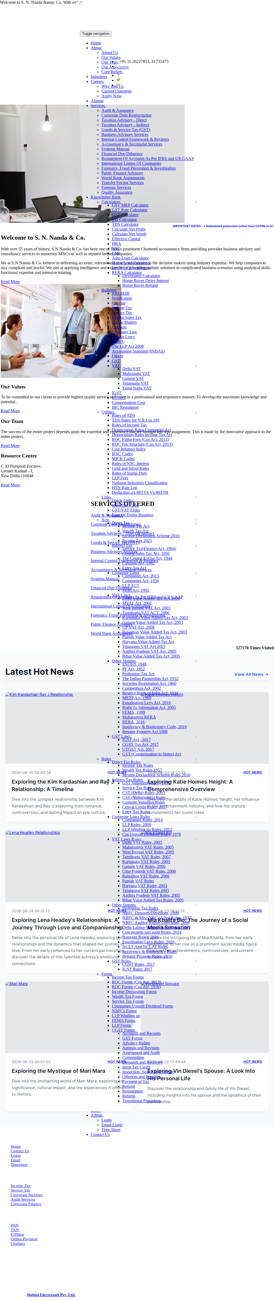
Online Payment (24, 1239)
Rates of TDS (123, 415)
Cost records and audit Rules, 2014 (151, 932)
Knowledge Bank (106, 197)
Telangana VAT (135, 383)
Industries (99, 76)
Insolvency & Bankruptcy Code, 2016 (154, 726)
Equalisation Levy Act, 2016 (146, 702)
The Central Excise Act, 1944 (147, 558)
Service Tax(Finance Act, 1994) (149, 548)
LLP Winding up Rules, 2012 (147, 829)
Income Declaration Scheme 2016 (151, 535)
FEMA (118, 341)
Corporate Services (26, 1195)
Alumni (97, 100)
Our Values (110, 57)
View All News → (251, 674)
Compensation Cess (128, 402)
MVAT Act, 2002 (137, 603)
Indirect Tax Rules (128, 779)
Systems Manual (115, 149)
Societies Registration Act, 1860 (149, 683)
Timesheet (19, 1164)
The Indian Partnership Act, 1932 (150, 678)
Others (117, 356)
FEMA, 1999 (133, 712)
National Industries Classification (140, 482)
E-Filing (17, 1234)
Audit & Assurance (117, 110)
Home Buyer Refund (140, 285)
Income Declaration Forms (134, 991)
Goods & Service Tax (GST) (125, 129)
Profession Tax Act (138, 674)
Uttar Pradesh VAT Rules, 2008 (149, 871)
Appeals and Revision (140, 1048)
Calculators (111, 202)
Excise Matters (124, 322)
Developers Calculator (141, 275)
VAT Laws (121, 595)
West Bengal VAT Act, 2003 (146, 608)
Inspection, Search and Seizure (148, 1072)
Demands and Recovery (142, 1062)
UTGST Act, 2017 (138, 749)
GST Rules (122, 961)
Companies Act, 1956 (140, 580)
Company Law (124, 332)
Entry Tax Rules (136, 812)
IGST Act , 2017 (136, 739)
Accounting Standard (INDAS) (138, 351)
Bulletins (109, 290)
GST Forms (132, 1038)
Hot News (252, 772)
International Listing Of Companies (131, 163)
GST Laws (122, 736)
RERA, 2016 (133, 722)
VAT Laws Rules (127, 839)
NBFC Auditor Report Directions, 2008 (155, 922)
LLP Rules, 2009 (136, 824)
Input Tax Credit (136, 1067)
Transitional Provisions (141, 1100)
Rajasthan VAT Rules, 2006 (145, 876)
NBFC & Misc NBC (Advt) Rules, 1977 (156, 917)
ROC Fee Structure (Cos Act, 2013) (142, 444)
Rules (106, 759)
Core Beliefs (112, 72)
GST (116, 360)
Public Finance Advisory (122, 173)
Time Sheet (110, 1129)
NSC (116, 248)
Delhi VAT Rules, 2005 (142, 842)
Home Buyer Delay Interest (145, 280)
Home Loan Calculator (131, 263)
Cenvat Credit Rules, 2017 (144, 807)
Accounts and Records (141, 1033)
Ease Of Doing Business (132, 515)
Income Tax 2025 (137, 540)
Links (106, 497)
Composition (133, 1057)
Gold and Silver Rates (130, 468)
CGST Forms (124, 1030)
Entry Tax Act (134, 568)
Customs (119, 327)
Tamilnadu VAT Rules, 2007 (146, 856)
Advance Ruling (136, 1043)
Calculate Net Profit (128, 229)
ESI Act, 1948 (134, 664)
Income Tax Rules (137, 765)
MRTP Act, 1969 (136, 698)
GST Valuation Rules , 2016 (146, 783)
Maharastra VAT (136, 373)
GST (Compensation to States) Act (151, 754)
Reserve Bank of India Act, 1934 (150, 693)
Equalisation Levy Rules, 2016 (148, 942)
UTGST (119, 397)
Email (15, 1160)
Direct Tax (121, 523)
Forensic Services (116, 187)
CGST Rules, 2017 (138, 964)
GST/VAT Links (126, 510)
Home (96, 43)
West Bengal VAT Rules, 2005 (148, 852)
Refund (128, 1086)
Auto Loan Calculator (130, 258)
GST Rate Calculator (129, 210)
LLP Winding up (126, 1015)
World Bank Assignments (122, 177)
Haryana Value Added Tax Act (148, 641)
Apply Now (111, 96)
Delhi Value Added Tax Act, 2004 (151, 598)
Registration (132, 1091)
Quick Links (122, 500)
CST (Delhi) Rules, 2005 (143, 792)
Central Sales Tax (127, 317)
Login (106, 1120)
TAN (15, 1230)
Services (98, 105)
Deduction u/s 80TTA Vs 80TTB (140, 492)
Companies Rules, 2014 (142, 820)
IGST (116, 393)
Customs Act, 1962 (138, 563)
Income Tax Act (135, 526)
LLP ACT (130, 585)
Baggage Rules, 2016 (140, 937)
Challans (18, 1243)
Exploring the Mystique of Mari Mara (58, 1071)
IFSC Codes (122, 454)
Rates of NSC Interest (130, 463)
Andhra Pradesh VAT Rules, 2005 (151, 895)
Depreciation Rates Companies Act (141, 430)
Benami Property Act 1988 (145, 731)
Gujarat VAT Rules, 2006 (143, 866)
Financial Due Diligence (122, 153)
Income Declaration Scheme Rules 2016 (156, 775)
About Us (109, 52)
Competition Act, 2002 (141, 688)
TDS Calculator (125, 224)
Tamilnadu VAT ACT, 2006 (145, 613)
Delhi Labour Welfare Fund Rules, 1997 (156, 927)
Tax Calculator (124, 219)
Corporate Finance (26, 1204)
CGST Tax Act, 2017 (140, 744)
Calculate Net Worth (129, 234)
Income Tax (122, 308)
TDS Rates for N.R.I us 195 (135, 420)
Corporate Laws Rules (131, 816)
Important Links (125, 505)
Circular (118, 303)
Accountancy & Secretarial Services (131, 144)
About (96, 47)
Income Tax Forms (128, 977)
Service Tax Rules (137, 787)
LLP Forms (121, 1025)
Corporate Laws (126, 572)
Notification (122, 298)
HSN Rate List (124, 487)
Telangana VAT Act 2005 (143, 646)
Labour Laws (123, 336)
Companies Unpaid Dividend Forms (142, 1006)
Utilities (108, 412)
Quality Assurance (116, 192)
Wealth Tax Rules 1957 (142, 770)
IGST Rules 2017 (137, 969)
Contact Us (100, 1134)
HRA (116, 243)
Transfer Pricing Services (122, 182)
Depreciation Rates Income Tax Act (142, 434)
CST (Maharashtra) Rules (144, 797)
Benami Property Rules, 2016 (147, 956)
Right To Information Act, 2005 (149, 707)
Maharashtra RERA (139, 717)
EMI (116, 253)
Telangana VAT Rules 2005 (145, 890)
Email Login (112, 1125)
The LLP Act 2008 (128, 346)
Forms (107, 974)
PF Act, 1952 (133, 669)
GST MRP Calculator (130, 205)
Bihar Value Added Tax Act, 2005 (151, 656)
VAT (116, 365)
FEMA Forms (123, 1020)
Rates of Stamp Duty (129, 473)
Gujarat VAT (133, 378)
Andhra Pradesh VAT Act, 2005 (149, 651)
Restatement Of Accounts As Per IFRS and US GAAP (147, 158)
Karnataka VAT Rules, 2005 (146, 861)
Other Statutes (124, 661)
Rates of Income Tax (129, 425)
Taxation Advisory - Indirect (125, 125)
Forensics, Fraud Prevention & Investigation (138, 168)
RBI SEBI (121, 293)
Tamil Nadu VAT (136, 388)
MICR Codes (123, 458)
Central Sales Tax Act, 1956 (146, 553)
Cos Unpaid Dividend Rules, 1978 (151, 834)
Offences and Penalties (141, 1076)
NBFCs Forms (124, 1011)
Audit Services (23, 1199)
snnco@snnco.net (136, 66)
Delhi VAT (131, 369)
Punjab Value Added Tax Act (147, 637)
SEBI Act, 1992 (135, 590)
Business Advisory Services (124, 134)
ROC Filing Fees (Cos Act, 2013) (140, 439)
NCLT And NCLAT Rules (145, 946)
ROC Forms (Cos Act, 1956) (136, 987)
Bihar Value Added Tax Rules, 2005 (153, 900)
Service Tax (122, 312)
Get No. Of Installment (131, 267)
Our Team (110, 62)
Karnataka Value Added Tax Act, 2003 (155, 617)
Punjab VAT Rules (138, 881)
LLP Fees (120, 478)
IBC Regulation (125, 407)
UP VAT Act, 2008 (138, 627)
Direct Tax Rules (127, 762)
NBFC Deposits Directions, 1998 (150, 913)
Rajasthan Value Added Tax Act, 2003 (154, 632)
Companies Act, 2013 (140, 576)
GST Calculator (125, 214)
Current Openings (116, 91)
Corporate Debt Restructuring (126, 115)
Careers (98, 81)
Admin (97, 1115)
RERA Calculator (127, 272)
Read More (10, 411)
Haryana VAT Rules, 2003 (144, 885)
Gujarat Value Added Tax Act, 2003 (152, 622)
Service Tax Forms (128, 1001)
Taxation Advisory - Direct (124, 120)
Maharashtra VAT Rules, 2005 (148, 847)
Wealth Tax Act (135, 531)
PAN (14, 1225)
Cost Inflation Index (129, 449)
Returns (128, 1096)
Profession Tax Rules (140, 908)
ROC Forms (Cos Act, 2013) (136, 982)
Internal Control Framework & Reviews (135, 139)
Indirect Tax (122, 545)
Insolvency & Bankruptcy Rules (149, 951)
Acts (105, 519)
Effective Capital (126, 238)
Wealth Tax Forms (127, 996)
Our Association (115, 67)
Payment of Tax (135, 1081)
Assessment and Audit (141, 1052)
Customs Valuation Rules (143, 802)
